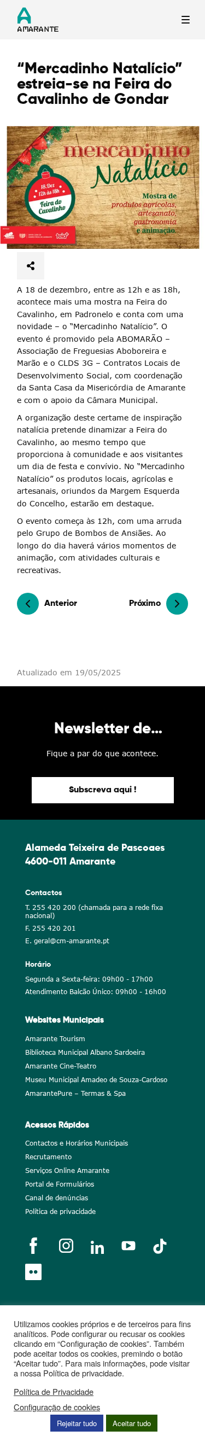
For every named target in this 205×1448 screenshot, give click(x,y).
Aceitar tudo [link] (132, 1423)
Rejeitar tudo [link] (77, 1423)
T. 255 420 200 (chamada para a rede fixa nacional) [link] (94, 911)
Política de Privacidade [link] (53, 1392)
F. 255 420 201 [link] (50, 928)
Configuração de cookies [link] (57, 1407)
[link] (102, 187)
